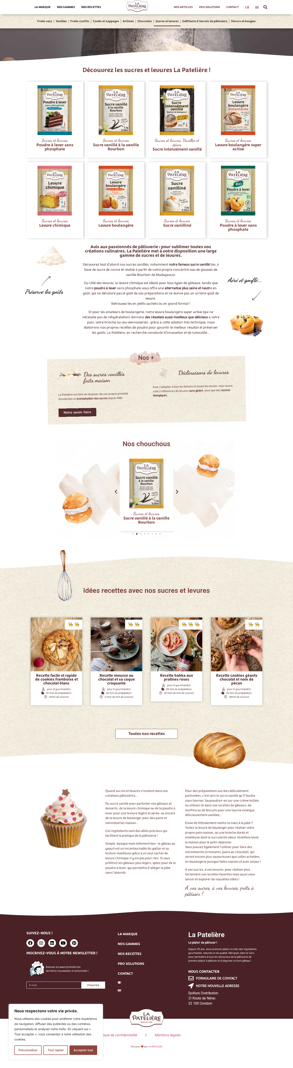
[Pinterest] (74, 943)
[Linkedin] (52, 943)
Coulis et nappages (106, 21)
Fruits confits (79, 21)
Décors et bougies (243, 21)
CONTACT (232, 7)
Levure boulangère (115, 225)
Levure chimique (54, 225)
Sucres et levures (167, 21)
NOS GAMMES (66, 7)
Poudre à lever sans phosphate (54, 147)
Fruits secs (44, 21)
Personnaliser (28, 1050)
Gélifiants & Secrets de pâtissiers (204, 21)
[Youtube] (63, 943)
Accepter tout (83, 1050)
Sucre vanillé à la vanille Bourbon (116, 147)
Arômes (128, 21)
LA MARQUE (43, 7)
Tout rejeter (56, 1050)
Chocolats (144, 21)
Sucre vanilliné (177, 225)
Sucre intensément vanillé (177, 149)
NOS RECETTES (91, 7)
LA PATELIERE (155, 1046)
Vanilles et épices (186, 142)
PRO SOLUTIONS (209, 7)
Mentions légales (168, 1035)
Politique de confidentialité (117, 1035)
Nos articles (183, 7)
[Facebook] (30, 943)
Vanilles (61, 21)
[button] (265, 7)
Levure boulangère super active (238, 147)
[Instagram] (41, 943)
